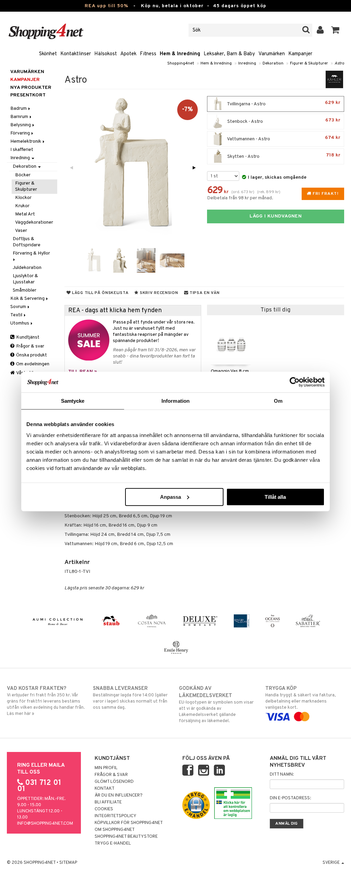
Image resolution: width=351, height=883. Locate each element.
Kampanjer (300, 54)
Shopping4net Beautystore (126, 836)
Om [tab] (278, 401)
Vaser (21, 231)
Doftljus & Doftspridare (26, 242)
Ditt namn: (282, 774)
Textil (16, 315)
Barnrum (19, 117)
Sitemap (68, 863)
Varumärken (271, 54)
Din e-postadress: (290, 798)
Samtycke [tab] (73, 401)
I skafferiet (21, 150)
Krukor (22, 206)
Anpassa (170, 496)
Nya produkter (30, 88)
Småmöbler (24, 290)
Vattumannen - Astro (283, 138)
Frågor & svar (29, 346)
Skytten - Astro (283, 156)
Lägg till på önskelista (100, 293)
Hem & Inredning (180, 54)
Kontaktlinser (75, 54)
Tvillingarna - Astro (283, 103)
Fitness (148, 54)
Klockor (23, 198)
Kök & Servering (28, 299)
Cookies (104, 809)
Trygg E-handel (113, 843)
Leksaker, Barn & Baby (229, 54)
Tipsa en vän (203, 293)
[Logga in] (320, 30)
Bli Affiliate (108, 802)
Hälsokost (105, 54)
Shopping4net (180, 63)
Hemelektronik (26, 141)
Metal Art (25, 214)
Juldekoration (27, 268)
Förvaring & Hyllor (32, 253)
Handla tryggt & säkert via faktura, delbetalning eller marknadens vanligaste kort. (300, 697)
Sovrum (18, 307)
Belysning (21, 125)
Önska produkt (31, 355)
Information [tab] (175, 401)
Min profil (106, 768)
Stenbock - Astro (283, 121)
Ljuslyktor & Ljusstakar (25, 279)
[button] (335, 30)
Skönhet (48, 54)
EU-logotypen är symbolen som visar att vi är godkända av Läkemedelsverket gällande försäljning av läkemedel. (216, 704)
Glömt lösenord (114, 782)
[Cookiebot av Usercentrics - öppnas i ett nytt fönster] (295, 382)
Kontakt (104, 788)
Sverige (332, 863)
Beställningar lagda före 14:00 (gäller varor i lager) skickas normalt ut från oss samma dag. (130, 697)
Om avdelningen (32, 364)
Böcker (23, 175)
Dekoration (273, 63)
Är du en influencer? (119, 795)
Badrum (19, 108)
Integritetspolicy (115, 816)
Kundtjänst (27, 337)
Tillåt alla (275, 496)
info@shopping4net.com (45, 823)
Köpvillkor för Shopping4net (129, 823)
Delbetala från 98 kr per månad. (240, 198)
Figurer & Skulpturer (309, 63)
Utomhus (20, 323)
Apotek (128, 54)
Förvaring (20, 133)
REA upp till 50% (106, 6)
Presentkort (28, 95)
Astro (339, 63)
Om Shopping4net (115, 830)
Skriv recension (158, 293)
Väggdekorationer (34, 222)
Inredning (247, 63)
